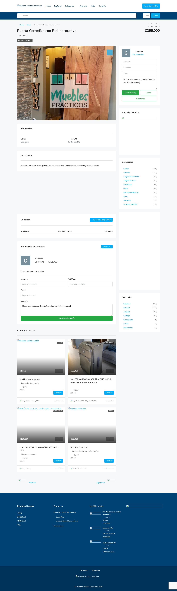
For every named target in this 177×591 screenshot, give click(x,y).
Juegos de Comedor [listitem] (131, 176)
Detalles (58, 393)
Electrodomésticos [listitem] (131, 192)
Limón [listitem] (125, 323)
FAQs (93, 6)
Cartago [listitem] (126, 316)
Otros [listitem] (125, 188)
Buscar (155, 16)
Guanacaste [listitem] (128, 320)
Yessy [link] (29, 469)
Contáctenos (58, 526)
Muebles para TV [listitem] (130, 204)
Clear (146, 16)
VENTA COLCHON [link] (109, 543)
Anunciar (83, 6)
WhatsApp (52, 262)
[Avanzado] (139, 15)
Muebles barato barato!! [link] (30, 379)
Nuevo (20, 41)
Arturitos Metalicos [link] (79, 447)
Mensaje (24, 301)
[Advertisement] (66, 192)
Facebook (83, 570)
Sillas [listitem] (125, 196)
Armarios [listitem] (127, 200)
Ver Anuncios (107, 247)
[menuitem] (138, 6)
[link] (41, 357)
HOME (19, 513)
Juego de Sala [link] (108, 528)
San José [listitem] (126, 304)
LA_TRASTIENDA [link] (91, 401)
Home (48, 6)
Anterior (32, 482)
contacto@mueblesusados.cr (67, 521)
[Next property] (111, 482)
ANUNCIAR (21, 521)
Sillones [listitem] (126, 172)
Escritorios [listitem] (127, 184)
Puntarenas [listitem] (128, 327)
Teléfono (72, 279)
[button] (150, 25)
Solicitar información (67, 318)
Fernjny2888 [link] (35, 401)
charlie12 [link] (83, 469)
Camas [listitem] (126, 168)
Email (23, 290)
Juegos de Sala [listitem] (129, 180)
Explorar (57, 6)
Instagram (96, 570)
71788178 (39, 262)
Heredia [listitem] (126, 308)
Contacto (102, 6)
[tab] (110, 52)
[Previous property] (22, 482)
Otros (29, 25)
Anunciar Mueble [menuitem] (151, 6)
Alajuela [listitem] (126, 312)
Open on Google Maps (102, 220)
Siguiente (100, 482)
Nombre (24, 279)
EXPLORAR (21, 517)
